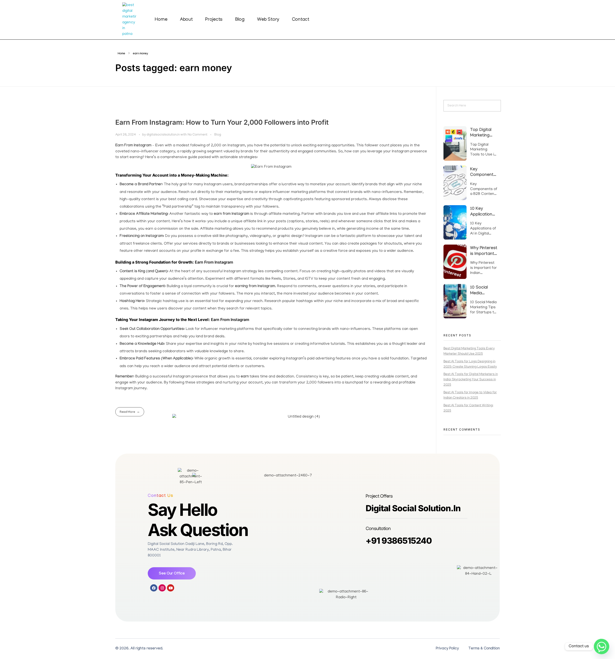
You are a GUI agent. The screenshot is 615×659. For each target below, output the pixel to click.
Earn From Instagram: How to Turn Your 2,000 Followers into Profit (222, 122)
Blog (217, 135)
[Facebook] (153, 587)
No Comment (197, 135)
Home (121, 53)
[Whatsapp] (601, 646)
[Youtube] (170, 587)
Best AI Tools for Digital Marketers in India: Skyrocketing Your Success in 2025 (470, 380)
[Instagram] (162, 587)
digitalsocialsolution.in (163, 135)
